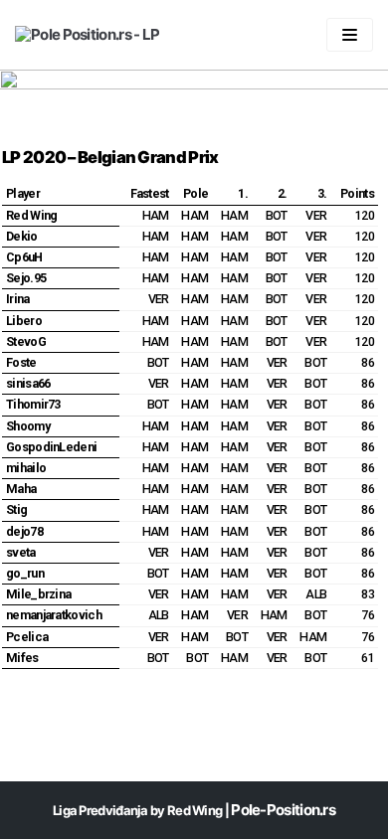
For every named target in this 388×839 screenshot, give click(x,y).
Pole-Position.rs (283, 809)
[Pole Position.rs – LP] (87, 35)
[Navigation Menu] (349, 35)
